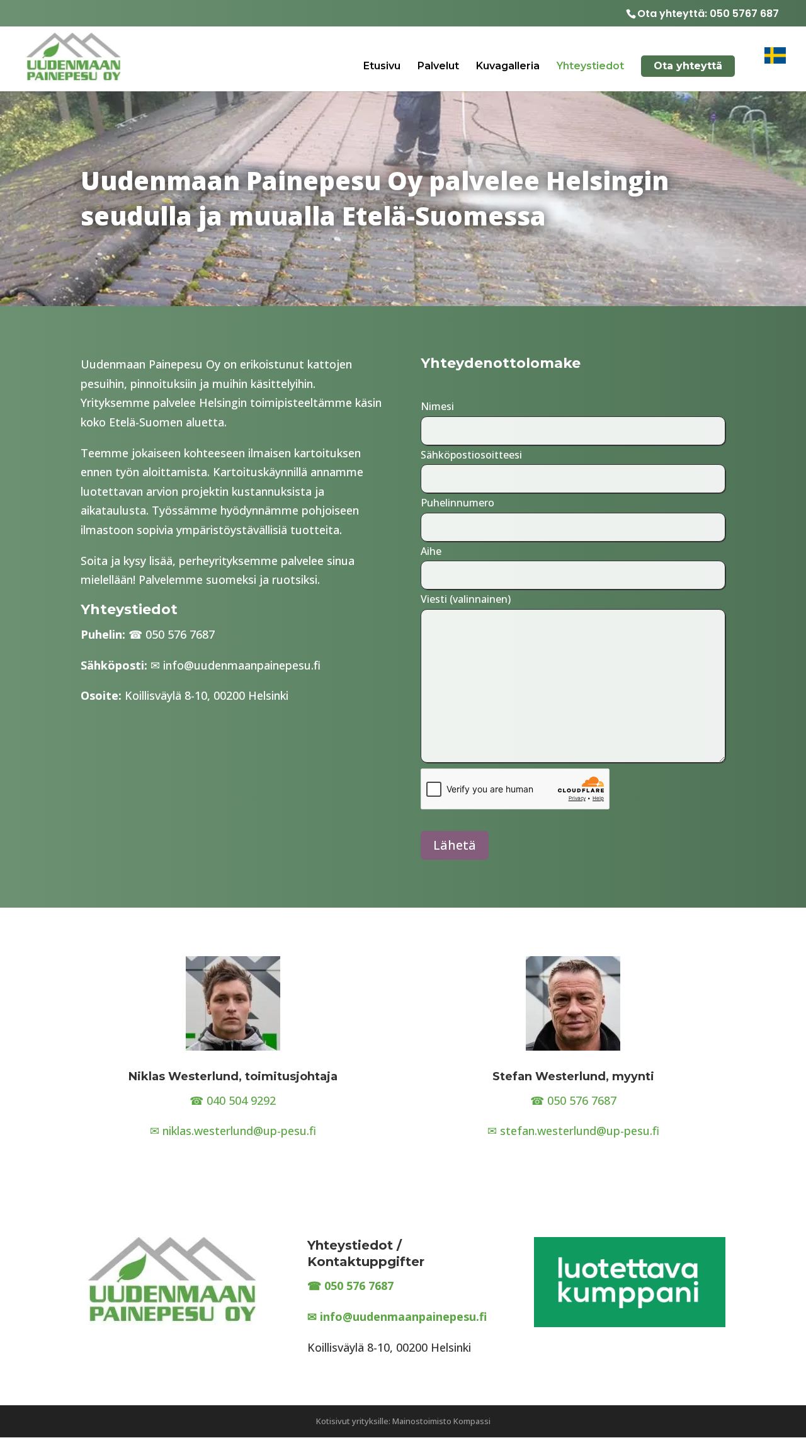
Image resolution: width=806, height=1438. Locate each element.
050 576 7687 (180, 634)
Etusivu (381, 67)
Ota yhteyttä (688, 66)
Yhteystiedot (590, 67)
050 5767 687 (744, 13)
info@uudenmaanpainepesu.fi (242, 665)
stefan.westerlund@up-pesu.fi (579, 1130)
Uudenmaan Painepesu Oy (150, 364)
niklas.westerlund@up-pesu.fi (239, 1130)
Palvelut (438, 67)
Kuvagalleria (508, 67)
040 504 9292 (241, 1100)
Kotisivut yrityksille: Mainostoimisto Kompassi (403, 1421)
